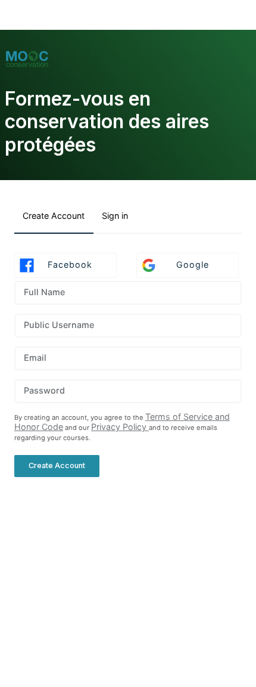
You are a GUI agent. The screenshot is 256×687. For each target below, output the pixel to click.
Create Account (54, 216)
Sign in (115, 216)
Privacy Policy (120, 427)
